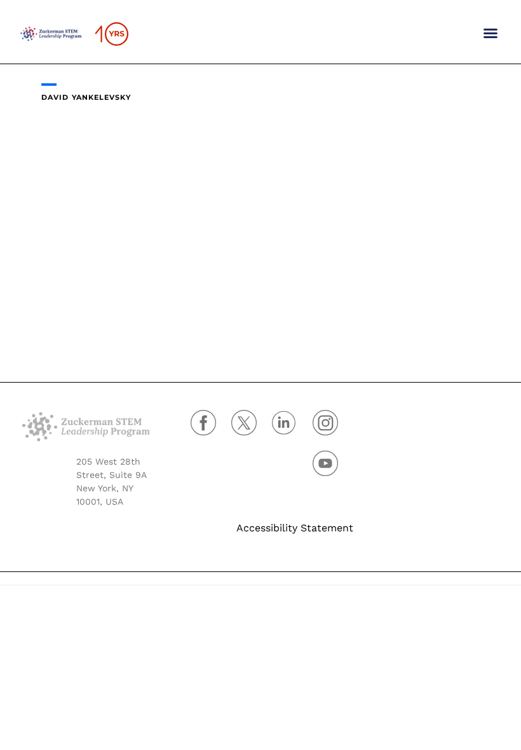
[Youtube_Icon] (333, 469)
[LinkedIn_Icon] (292, 428)
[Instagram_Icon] (333, 428)
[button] (490, 33)
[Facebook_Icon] (211, 428)
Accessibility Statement (294, 528)
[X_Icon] (251, 428)
